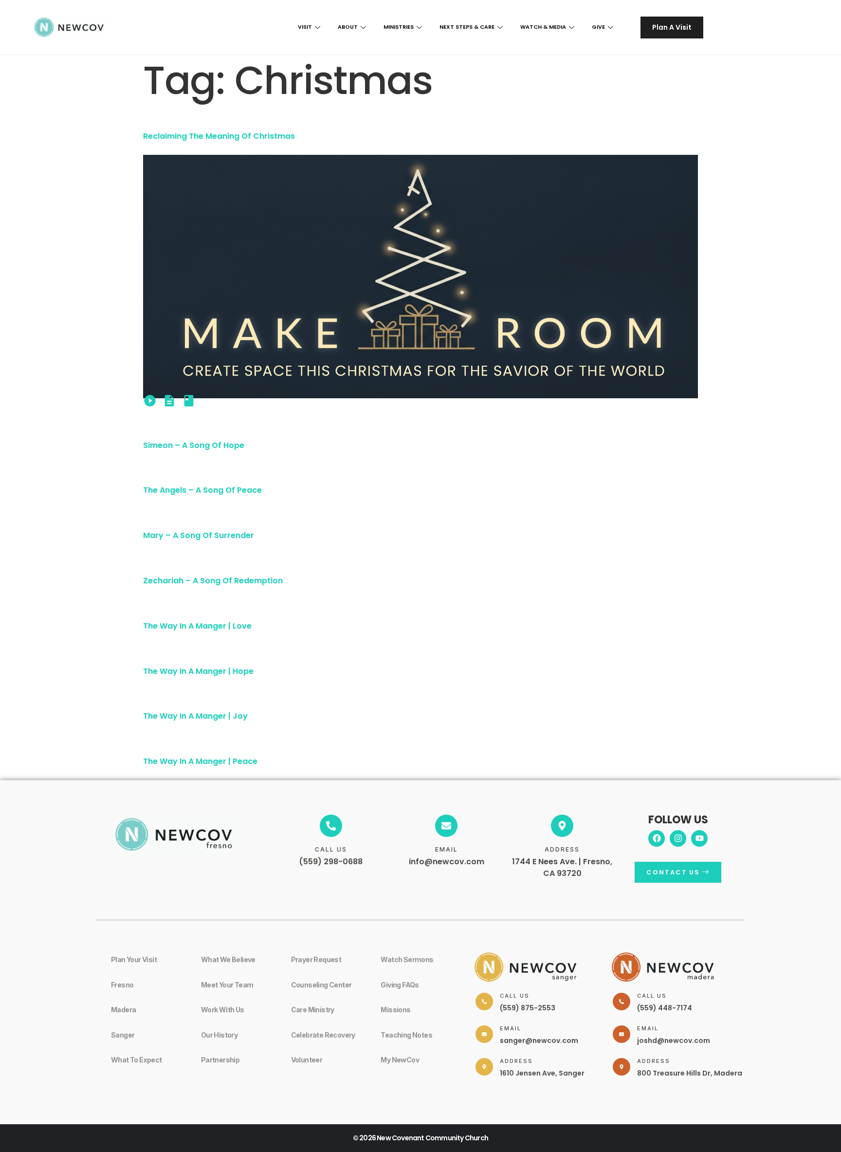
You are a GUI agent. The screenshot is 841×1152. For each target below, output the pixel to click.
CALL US (331, 849)
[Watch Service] (150, 401)
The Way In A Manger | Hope (198, 671)
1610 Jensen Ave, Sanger (542, 1073)
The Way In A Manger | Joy (195, 716)
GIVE (598, 27)
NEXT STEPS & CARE (466, 27)
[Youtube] (699, 838)
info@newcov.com (446, 861)
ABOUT (348, 27)
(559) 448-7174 (664, 1008)
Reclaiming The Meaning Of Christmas (219, 136)
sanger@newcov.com (539, 1040)
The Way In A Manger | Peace (200, 761)
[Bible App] (189, 401)
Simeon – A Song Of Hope (193, 445)
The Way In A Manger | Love (197, 626)
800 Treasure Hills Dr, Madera (689, 1073)
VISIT (305, 27)
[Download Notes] (169, 401)
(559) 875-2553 (527, 1008)
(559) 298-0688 (331, 861)
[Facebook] (656, 838)
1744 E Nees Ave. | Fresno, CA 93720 (562, 867)
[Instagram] (678, 838)
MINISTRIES (399, 27)
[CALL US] (331, 826)
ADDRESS (562, 849)
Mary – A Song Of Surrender (198, 535)
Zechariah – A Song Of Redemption (213, 580)
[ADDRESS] (562, 826)
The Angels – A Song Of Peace (202, 490)
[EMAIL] (446, 826)
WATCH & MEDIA (543, 27)
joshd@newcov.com (673, 1040)
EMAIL (446, 849)
